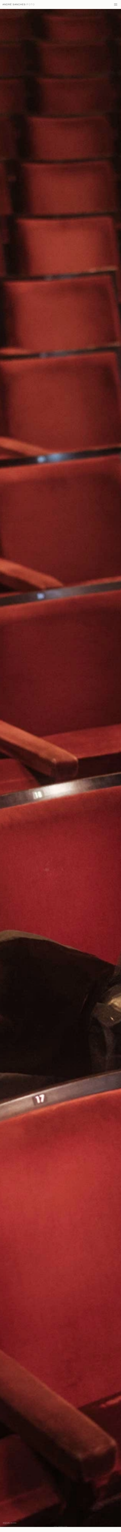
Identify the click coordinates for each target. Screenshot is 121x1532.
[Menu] (115, 4)
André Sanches (19, 4)
